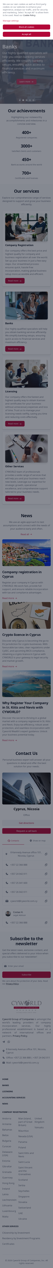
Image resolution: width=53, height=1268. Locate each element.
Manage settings (11, 20)
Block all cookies (26, 27)
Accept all (26, 34)
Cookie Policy (29, 15)
